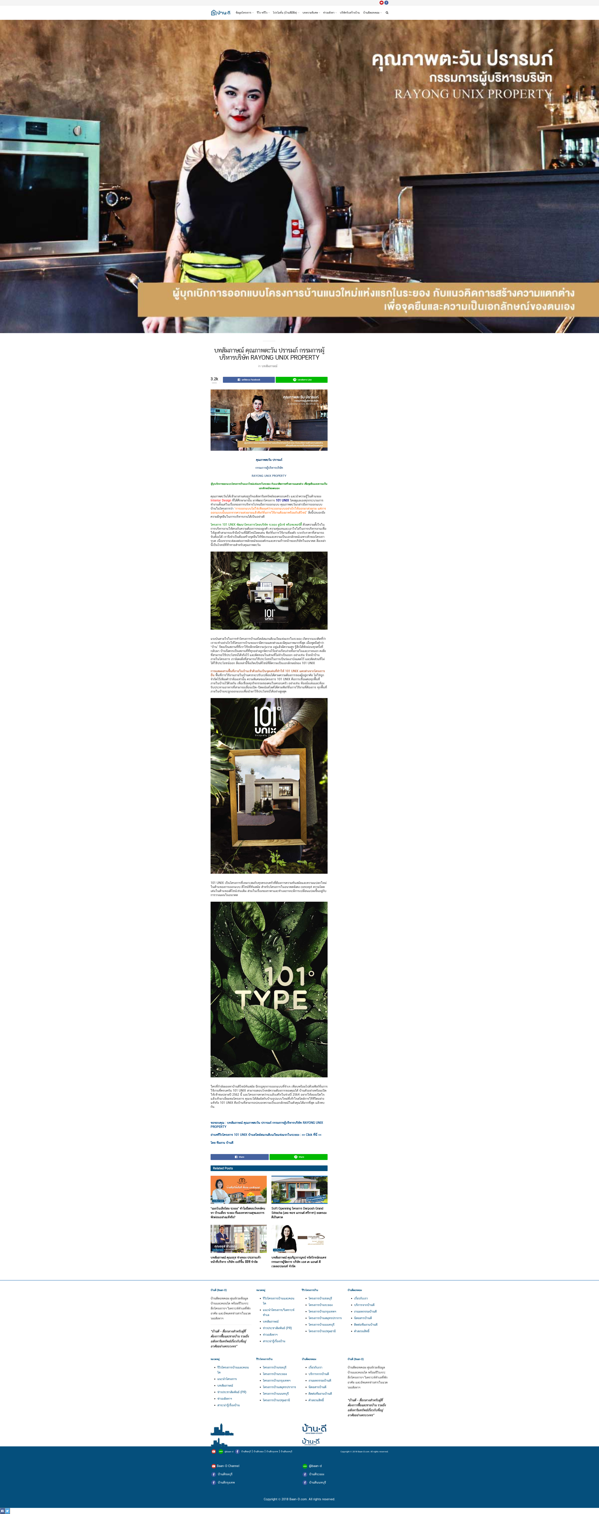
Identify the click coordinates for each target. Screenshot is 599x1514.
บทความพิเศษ (310, 12)
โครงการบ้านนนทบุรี (321, 1324)
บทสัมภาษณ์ (269, 366)
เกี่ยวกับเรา (361, 1298)
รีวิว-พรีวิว (262, 12)
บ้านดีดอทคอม (371, 12)
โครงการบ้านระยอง (321, 1305)
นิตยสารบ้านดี (363, 1318)
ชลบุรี (276, 1201)
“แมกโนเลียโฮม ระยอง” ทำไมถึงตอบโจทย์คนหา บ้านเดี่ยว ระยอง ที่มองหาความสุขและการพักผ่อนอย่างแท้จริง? (238, 1213)
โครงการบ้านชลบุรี (320, 1298)
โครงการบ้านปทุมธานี (322, 1331)
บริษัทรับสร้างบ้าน (350, 12)
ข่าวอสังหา (328, 12)
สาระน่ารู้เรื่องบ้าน (274, 1341)
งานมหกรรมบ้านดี (365, 1311)
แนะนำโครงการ (227, 1379)
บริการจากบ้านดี (364, 1305)
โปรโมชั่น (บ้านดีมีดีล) (285, 12)
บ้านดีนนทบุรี (286, 1451)
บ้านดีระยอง (258, 1451)
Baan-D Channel (228, 1466)
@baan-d (229, 1451)
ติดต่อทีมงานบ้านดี (365, 1324)
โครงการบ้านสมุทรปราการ (325, 1318)
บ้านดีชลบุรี (246, 1451)
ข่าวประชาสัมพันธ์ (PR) (277, 1328)
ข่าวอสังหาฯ (270, 1334)
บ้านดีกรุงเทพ (272, 1451)
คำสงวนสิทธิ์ (361, 1331)
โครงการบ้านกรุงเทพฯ (322, 1311)
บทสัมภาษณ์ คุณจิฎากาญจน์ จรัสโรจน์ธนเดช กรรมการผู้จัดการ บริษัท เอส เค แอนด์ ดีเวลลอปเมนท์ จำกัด (298, 1262)
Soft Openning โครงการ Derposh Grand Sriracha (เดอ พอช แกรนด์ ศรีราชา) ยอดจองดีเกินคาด (298, 1213)
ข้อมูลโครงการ (243, 12)
